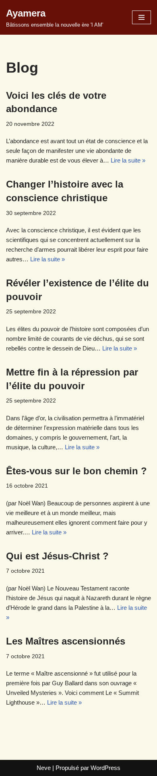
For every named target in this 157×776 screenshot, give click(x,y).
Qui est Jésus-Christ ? (57, 556)
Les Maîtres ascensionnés (65, 641)
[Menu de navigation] (141, 17)
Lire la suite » (128, 160)
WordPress (105, 767)
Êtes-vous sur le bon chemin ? (76, 470)
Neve (44, 767)
